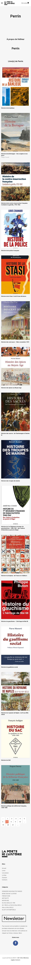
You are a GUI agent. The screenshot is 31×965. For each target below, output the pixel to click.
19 (3, 825)
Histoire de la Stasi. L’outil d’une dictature (13, 296)
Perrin (15, 48)
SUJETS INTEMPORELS (9, 910)
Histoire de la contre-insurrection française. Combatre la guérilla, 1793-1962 (14, 204)
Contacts (4, 880)
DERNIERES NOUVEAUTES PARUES (12, 891)
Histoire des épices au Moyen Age (11, 388)
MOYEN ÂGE (5, 900)
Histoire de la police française (10, 250)
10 (20, 822)
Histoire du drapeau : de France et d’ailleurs (14, 575)
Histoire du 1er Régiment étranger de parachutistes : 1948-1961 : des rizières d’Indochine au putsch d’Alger (13, 528)
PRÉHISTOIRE (6, 896)
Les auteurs (5, 873)
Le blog (4, 875)
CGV (18, 958)
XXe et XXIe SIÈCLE (7, 907)
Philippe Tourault (5, 157)
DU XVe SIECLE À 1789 (8, 903)
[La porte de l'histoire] (9, 3)
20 (8, 825)
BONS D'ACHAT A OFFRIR (9, 893)
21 (13, 825)
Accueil (4, 868)
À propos (4, 877)
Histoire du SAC (6, 760)
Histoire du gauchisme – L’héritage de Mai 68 (14, 621)
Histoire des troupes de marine (10, 481)
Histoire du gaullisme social (9, 667)
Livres (3, 870)
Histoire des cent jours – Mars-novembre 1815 (15, 342)
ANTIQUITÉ (5, 898)
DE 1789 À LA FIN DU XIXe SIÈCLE (11, 905)
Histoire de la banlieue (7, 108)
